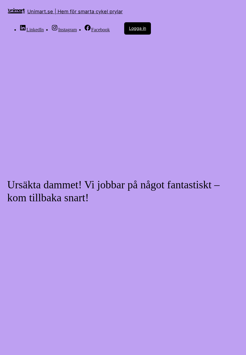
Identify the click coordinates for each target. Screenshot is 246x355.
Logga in (137, 28)
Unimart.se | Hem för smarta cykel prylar (75, 11)
